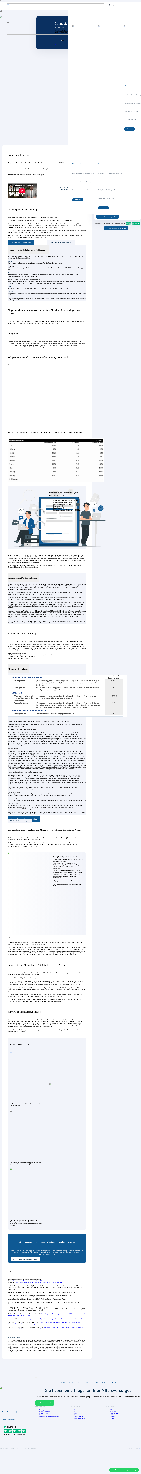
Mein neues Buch (79, 1418)
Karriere (76, 1411)
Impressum (113, 1411)
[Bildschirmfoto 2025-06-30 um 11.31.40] (44, 934)
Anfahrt (112, 1418)
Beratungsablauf (44, 1413)
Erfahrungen (43, 1415)
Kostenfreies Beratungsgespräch (49, 1416)
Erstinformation (114, 1413)
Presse (76, 1415)
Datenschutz (113, 1410)
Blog (75, 1413)
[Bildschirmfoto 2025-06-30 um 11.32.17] (67, 716)
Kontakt (112, 1416)
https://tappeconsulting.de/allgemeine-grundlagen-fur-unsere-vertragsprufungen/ (39, 1282)
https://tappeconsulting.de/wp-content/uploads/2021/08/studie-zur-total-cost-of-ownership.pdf (57, 1319)
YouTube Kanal (79, 1416)
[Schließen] (36, 1377)
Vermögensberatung (45, 1410)
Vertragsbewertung (45, 1411)
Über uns (77, 1410)
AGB (111, 1415)
